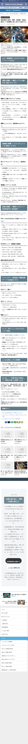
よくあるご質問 (5, 630)
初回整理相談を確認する (13, 561)
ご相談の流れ (5, 623)
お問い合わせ (5, 634)
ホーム (2, 7)
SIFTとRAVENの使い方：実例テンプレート (12, 412)
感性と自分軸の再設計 (5, 17)
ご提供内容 (20, 7)
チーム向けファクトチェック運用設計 (11, 418)
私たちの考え (6, 7)
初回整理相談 (5, 627)
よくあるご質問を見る (14, 567)
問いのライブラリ (14, 7)
